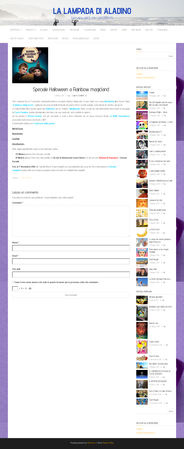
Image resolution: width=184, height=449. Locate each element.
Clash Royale (153, 259)
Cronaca (30, 29)
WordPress (91, 442)
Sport (124, 29)
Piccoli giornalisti (81, 38)
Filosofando (90, 29)
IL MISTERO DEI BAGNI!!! (158, 381)
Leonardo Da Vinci (155, 200)
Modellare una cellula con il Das (160, 306)
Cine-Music (136, 29)
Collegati (139, 74)
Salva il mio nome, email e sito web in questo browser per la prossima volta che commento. (57, 282)
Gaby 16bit (153, 269)
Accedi (96, 38)
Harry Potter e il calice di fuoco (160, 391)
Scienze (113, 29)
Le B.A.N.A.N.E (154, 229)
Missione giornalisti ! (156, 297)
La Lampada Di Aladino (92, 11)
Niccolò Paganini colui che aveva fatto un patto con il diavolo (160, 103)
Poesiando (74, 29)
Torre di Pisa (153, 219)
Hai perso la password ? (146, 77)
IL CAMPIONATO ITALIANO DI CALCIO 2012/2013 (159, 372)
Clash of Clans (154, 356)
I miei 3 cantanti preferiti (157, 151)
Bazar (65, 38)
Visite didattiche (36, 38)
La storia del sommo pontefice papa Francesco (160, 240)
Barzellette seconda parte (158, 363)
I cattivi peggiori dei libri (157, 171)
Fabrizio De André (155, 141)
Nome (15, 242)
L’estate (151, 92)
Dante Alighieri (154, 190)
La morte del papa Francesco (159, 279)
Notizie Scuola (17, 38)
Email (15, 255)
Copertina (15, 29)
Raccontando (58, 29)
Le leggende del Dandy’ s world (161, 122)
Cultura (44, 29)
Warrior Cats (153, 323)
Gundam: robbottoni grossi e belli (160, 180)
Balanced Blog (108, 442)
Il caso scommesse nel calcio (159, 161)
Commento (17, 202)
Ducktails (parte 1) (155, 132)
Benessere (53, 38)
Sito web (16, 269)
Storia (103, 29)
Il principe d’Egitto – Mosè (158, 112)
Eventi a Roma (26, 177)
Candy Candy (154, 341)
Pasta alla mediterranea (157, 210)
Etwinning (162, 29)
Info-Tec (149, 29)
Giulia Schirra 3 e (80, 95)
